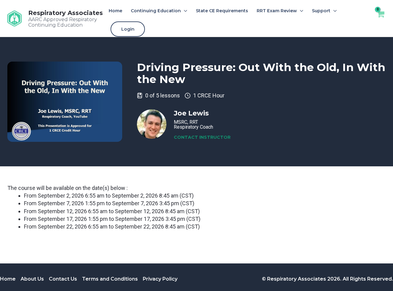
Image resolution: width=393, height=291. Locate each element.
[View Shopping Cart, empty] (380, 18)
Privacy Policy (160, 279)
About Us (32, 279)
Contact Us (63, 279)
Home (8, 279)
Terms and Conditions (110, 279)
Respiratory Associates (65, 13)
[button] (184, 10)
